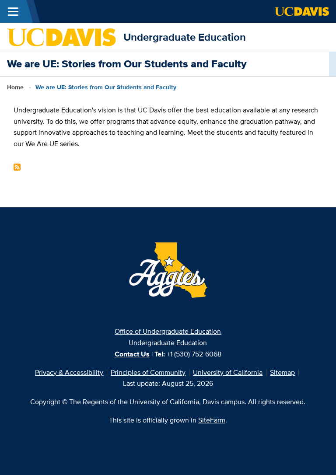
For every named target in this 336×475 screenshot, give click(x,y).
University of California (227, 372)
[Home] (61, 36)
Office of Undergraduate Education (168, 331)
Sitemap (282, 372)
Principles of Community (148, 372)
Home (15, 87)
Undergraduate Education (184, 37)
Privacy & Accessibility (69, 372)
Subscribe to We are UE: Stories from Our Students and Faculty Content (17, 167)
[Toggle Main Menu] (13, 11)
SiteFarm (211, 420)
